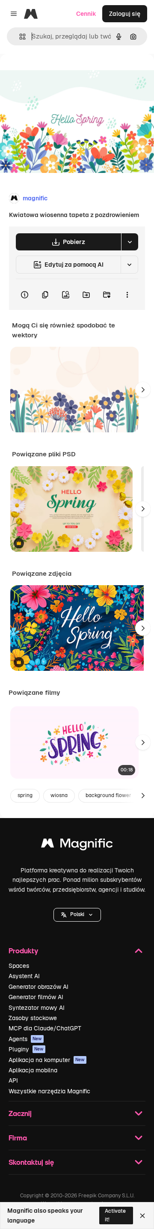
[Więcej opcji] (127, 294)
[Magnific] (77, 845)
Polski (77, 914)
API (13, 1080)
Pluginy (26, 1049)
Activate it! (115, 1215)
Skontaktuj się (31, 1162)
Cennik (86, 14)
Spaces (19, 966)
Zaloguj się (124, 14)
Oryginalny (59, 73)
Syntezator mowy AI (37, 1008)
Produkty (23, 950)
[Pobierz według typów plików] (129, 241)
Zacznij (20, 1113)
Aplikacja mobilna (33, 1070)
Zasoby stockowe (33, 1018)
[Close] (142, 1216)
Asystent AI (24, 976)
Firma (18, 1137)
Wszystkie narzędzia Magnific (49, 1091)
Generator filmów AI (36, 997)
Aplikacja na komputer (47, 1060)
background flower (108, 795)
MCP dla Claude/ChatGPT (45, 1028)
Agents (25, 1039)
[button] (77, 915)
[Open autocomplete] (19, 36)
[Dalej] (143, 389)
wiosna (59, 795)
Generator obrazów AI (38, 987)
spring (25, 795)
